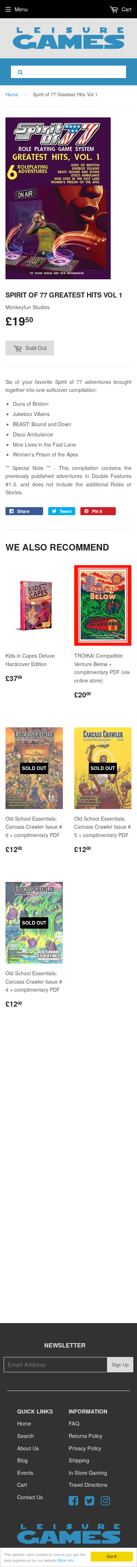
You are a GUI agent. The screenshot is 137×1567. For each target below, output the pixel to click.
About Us (28, 1448)
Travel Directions (88, 1484)
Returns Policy (85, 1435)
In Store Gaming (88, 1472)
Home (11, 94)
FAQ (74, 1423)
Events (25, 1472)
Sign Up (120, 1364)
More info (66, 1560)
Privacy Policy (85, 1448)
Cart (126, 9)
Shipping (79, 1460)
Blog (22, 1460)
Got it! (112, 1556)
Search (25, 1435)
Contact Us (30, 1497)
